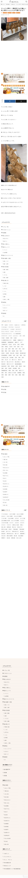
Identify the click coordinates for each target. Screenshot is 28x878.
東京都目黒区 (4, 355)
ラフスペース (4, 335)
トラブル (5, 275)
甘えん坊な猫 (6, 499)
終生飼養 (15, 368)
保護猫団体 (4, 342)
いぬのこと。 (17, 324)
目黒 (17, 366)
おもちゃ (5, 307)
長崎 (6, 374)
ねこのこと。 (18, 329)
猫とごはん (5, 470)
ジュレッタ (17, 327)
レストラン (15, 335)
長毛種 (4, 392)
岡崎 (13, 348)
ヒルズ (12, 331)
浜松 (23, 357)
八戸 (21, 342)
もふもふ (22, 520)
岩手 (16, 348)
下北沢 (3, 337)
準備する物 (5, 283)
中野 (11, 337)
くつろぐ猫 (4, 518)
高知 (23, 374)
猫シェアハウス (10, 361)
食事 (4, 296)
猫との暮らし (6, 244)
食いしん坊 (19, 537)
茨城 (13, 370)
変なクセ (14, 527)
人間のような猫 (15, 524)
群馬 (19, 368)
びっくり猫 (22, 518)
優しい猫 (3, 527)
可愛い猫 (9, 12)
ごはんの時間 (10, 518)
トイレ (4, 291)
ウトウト (11, 522)
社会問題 (5, 252)
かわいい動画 (9, 516)
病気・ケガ (5, 261)
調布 (2, 372)
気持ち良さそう (15, 531)
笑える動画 (20, 535)
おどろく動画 (12, 514)
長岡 (2, 374)
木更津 (7, 353)
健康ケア (17, 342)
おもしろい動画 (20, 514)
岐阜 (9, 348)
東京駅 (10, 355)
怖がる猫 (5, 464)
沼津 (16, 357)
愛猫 (2, 350)
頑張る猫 (13, 537)
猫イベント (14, 359)
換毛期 (13, 350)
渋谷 (2, 359)
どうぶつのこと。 (5, 329)
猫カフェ (5, 241)
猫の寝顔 (5, 489)
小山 (22, 346)
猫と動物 (5, 473)
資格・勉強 (5, 269)
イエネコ (11, 324)
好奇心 (10, 529)
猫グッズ (5, 310)
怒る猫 (3, 531)
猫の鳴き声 (5, 497)
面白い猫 (18, 12)
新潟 (17, 350)
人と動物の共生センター (7, 340)
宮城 (18, 346)
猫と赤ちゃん (6, 483)
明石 (21, 350)
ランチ (10, 335)
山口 (2, 348)
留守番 (4, 294)
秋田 (6, 368)
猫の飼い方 (5, 280)
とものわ (12, 329)
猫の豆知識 (5, 266)
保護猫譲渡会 (10, 342)
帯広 (20, 348)
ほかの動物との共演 (6, 520)
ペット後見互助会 (17, 333)
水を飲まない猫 (5, 357)
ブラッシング (18, 331)
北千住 (14, 344)
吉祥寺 (22, 344)
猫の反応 (3, 533)
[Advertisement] (14, 57)
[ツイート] (21, 101)
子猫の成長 (21, 529)
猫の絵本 (3, 364)
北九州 (10, 344)
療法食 (12, 366)
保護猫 (4, 232)
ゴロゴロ (17, 522)
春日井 (3, 353)
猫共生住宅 (4, 366)
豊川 (6, 372)
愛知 (6, 350)
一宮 (20, 335)
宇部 (15, 346)
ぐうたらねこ (4, 327)
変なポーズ (20, 527)
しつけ (4, 286)
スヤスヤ (22, 522)
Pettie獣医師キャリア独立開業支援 (12, 868)
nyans (6, 324)
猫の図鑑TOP (6, 386)
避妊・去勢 (5, 264)
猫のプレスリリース (8, 255)
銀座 (24, 372)
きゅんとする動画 (17, 516)
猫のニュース (6, 247)
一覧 (25, 321)
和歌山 (6, 346)
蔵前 (17, 370)
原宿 (18, 344)
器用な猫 (9, 527)
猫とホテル (5, 238)
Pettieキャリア (7, 865)
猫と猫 (14, 12)
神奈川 (20, 366)
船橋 (10, 370)
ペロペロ (9, 524)
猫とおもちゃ (6, 467)
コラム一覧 (5, 226)
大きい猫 (5, 462)
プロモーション (7, 229)
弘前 (23, 348)
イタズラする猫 (5, 522)
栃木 (17, 355)
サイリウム (11, 327)
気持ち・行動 (6, 299)
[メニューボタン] (1, 1)
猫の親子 (5, 491)
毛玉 (24, 355)
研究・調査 (5, 277)
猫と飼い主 (5, 486)
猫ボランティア (10, 364)
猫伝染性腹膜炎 (18, 364)
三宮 (24, 335)
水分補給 (11, 357)
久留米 (15, 337)
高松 (16, 374)
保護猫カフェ (20, 340)
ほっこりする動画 (15, 520)
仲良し (21, 524)
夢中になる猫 (4, 529)
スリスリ (3, 524)
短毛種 (4, 389)
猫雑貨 (4, 313)
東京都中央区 (23, 353)
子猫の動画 (15, 529)
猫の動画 (5, 12)
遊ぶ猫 (8, 537)
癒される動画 (9, 535)
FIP (2, 324)
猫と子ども (5, 475)
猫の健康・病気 (7, 258)
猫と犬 (4, 478)
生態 (4, 272)
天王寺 (11, 346)
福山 (24, 366)
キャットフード (6, 305)
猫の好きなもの (10, 533)
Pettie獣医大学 (7, 862)
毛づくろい (8, 531)
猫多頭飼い (22, 533)
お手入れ (5, 288)
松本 (14, 355)
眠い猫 (15, 535)
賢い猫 (4, 502)
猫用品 (4, 302)
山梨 (6, 348)
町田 (9, 366)
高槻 (20, 374)
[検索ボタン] (26, 1)
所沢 (9, 350)
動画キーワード (6, 510)
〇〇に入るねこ (5, 514)
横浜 (21, 355)
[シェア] (9, 101)
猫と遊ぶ (22, 531)
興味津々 (3, 537)
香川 (13, 374)
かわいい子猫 (6, 456)
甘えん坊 (3, 535)
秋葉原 (10, 368)
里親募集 (19, 372)
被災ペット (21, 370)
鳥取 (2, 377)
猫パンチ (17, 533)
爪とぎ (6, 359)
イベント (5, 249)
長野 (9, 374)
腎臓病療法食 (4, 370)
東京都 (17, 353)
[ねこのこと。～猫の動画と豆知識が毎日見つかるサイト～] (14, 1)
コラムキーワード (6, 321)
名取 (2, 346)
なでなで (17, 518)
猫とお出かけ (6, 235)
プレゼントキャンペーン (7, 333)
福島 (2, 368)
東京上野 (12, 353)
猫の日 (23, 361)
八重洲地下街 (4, 344)
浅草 (19, 357)
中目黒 (7, 337)
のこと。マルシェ (5, 331)
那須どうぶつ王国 (12, 372)
